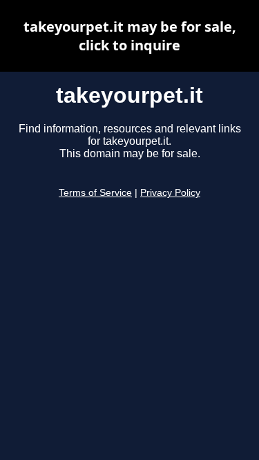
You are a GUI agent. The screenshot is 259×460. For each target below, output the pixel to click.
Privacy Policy (170, 193)
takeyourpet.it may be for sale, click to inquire (129, 35)
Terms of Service (95, 193)
